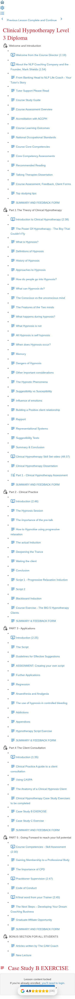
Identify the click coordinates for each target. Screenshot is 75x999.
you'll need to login (53, 983)
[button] (2, 3)
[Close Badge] (56, 988)
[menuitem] (2, 9)
